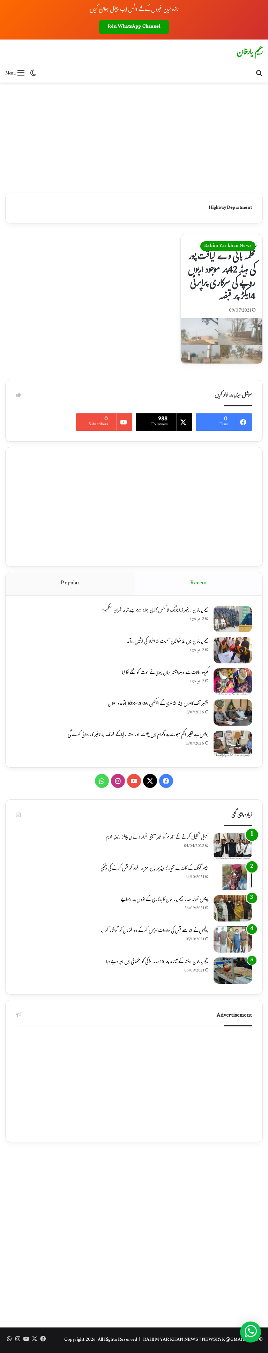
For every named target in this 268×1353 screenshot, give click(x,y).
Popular (70, 583)
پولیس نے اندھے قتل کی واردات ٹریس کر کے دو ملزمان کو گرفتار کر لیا (154, 931)
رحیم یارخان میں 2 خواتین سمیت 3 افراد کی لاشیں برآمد (167, 642)
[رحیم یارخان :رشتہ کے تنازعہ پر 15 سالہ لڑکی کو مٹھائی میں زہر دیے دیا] (233, 970)
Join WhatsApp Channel (134, 27)
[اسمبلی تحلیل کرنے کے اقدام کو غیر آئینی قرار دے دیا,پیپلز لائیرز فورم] (233, 846)
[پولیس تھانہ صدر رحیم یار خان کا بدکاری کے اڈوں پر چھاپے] (233, 908)
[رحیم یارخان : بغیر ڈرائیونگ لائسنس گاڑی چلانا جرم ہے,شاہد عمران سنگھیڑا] (233, 619)
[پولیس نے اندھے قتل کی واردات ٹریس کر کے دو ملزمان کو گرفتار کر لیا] (233, 939)
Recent (198, 583)
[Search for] (259, 74)
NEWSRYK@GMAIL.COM (230, 1340)
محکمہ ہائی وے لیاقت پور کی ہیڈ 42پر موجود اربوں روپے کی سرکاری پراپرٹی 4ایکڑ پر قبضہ (221, 277)
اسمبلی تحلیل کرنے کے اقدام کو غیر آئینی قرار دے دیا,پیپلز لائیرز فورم (157, 838)
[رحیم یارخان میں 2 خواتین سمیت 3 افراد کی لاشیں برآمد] (233, 650)
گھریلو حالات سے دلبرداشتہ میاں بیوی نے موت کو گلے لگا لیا (165, 673)
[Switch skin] (33, 74)
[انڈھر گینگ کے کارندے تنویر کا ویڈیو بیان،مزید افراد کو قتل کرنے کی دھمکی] (233, 877)
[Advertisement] (134, 135)
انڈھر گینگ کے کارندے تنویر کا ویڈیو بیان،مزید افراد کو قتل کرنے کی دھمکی (154, 869)
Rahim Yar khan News (228, 246)
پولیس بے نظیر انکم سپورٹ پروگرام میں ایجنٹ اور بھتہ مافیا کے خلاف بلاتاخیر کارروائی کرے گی (138, 735)
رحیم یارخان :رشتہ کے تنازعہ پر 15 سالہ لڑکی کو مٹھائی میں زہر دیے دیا (157, 962)
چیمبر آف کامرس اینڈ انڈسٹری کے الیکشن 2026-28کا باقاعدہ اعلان (158, 704)
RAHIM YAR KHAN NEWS (171, 1340)
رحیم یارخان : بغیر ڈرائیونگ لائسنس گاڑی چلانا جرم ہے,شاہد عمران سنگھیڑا (155, 611)
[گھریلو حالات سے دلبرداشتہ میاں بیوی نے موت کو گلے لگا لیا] (233, 681)
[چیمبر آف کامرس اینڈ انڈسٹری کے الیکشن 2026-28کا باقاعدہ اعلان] (233, 712)
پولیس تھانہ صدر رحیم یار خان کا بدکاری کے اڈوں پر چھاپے (164, 900)
